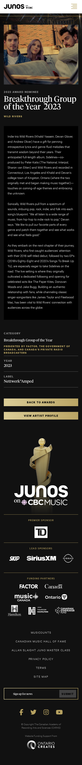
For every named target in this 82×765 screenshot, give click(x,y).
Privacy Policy (41, 659)
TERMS (41, 667)
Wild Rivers (13, 116)
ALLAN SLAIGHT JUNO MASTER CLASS (41, 650)
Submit (68, 694)
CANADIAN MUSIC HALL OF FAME (41, 641)
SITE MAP (41, 676)
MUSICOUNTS (41, 632)
